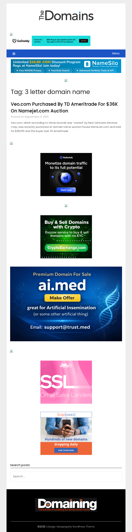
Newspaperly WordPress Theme (76, 526)
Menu (115, 53)
